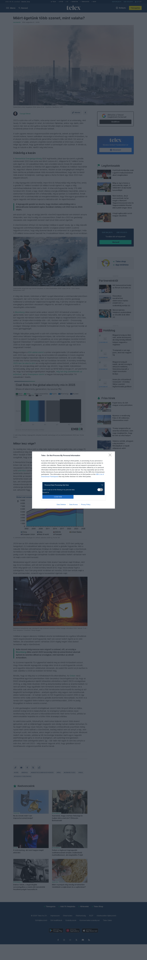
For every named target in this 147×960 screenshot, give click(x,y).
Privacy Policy (85, 504)
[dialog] (73, 480)
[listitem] (72, 485)
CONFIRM (58, 497)
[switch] (100, 489)
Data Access (73, 504)
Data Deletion (61, 504)
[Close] (111, 456)
